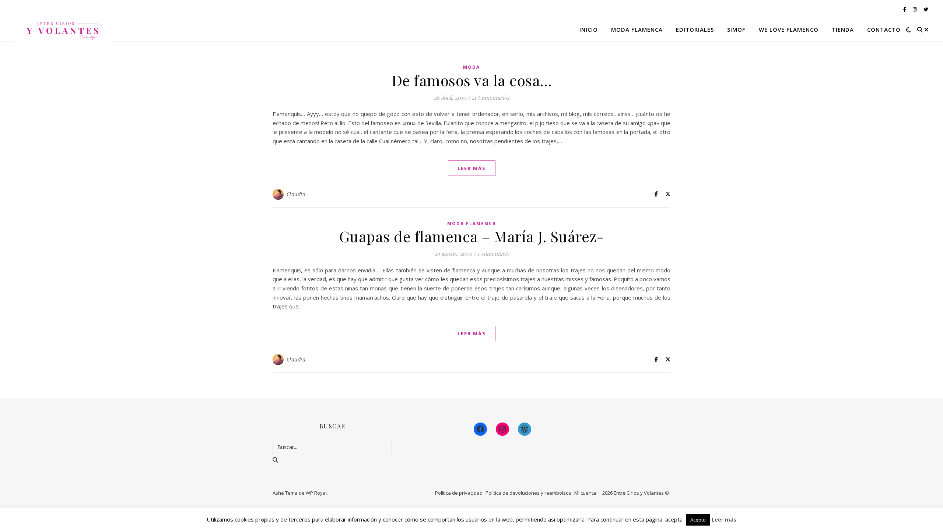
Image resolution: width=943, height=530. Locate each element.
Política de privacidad (459, 493)
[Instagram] (502, 429)
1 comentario (493, 253)
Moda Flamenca (471, 223)
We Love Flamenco (788, 29)
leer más (472, 168)
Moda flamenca (637, 29)
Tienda (843, 29)
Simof (736, 29)
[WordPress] (524, 429)
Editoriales (695, 29)
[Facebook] (480, 429)
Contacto (884, 29)
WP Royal (316, 493)
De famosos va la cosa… (472, 80)
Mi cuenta (585, 493)
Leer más (724, 519)
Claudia (296, 194)
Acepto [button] (698, 519)
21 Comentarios (490, 97)
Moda (471, 67)
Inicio (588, 29)
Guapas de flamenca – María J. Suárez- (471, 236)
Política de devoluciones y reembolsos (528, 493)
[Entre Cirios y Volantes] (63, 29)
